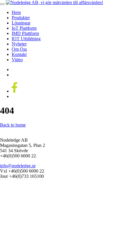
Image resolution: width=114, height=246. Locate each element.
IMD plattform (25, 33)
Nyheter (19, 43)
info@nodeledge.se (18, 165)
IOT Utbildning (26, 38)
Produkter (21, 17)
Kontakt (19, 54)
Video (17, 59)
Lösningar (21, 22)
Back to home (13, 124)
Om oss (19, 49)
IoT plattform (24, 28)
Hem (16, 12)
